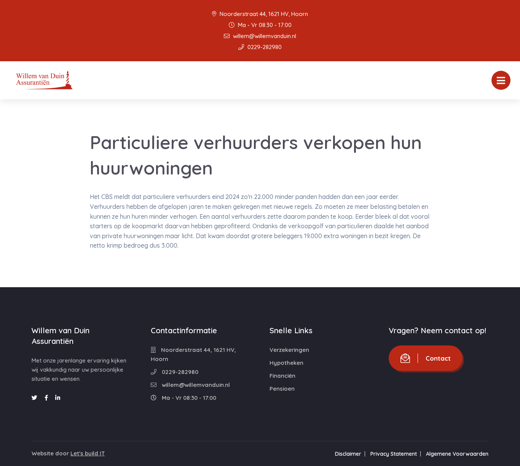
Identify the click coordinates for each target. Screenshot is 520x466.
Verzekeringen (289, 349)
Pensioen (282, 388)
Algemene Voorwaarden (457, 453)
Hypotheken (286, 362)
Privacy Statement (393, 453)
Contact (438, 358)
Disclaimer (348, 453)
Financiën (282, 375)
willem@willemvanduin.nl (263, 36)
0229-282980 (264, 47)
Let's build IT (87, 453)
